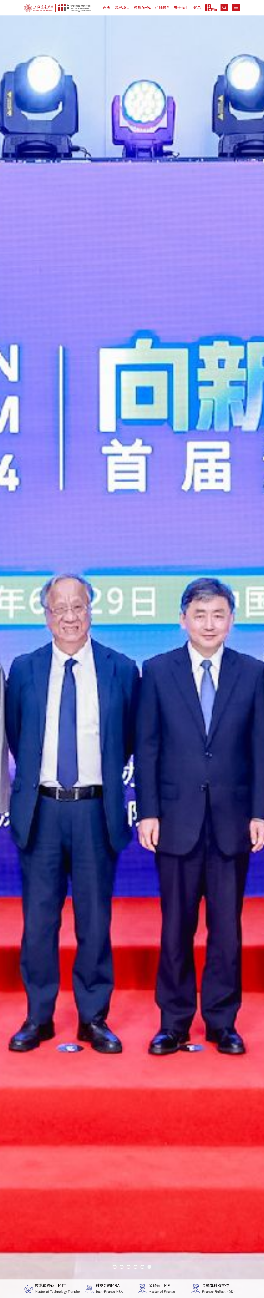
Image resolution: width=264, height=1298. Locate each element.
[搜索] (224, 7)
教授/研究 (142, 7)
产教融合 (162, 7)
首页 (107, 7)
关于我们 (181, 7)
